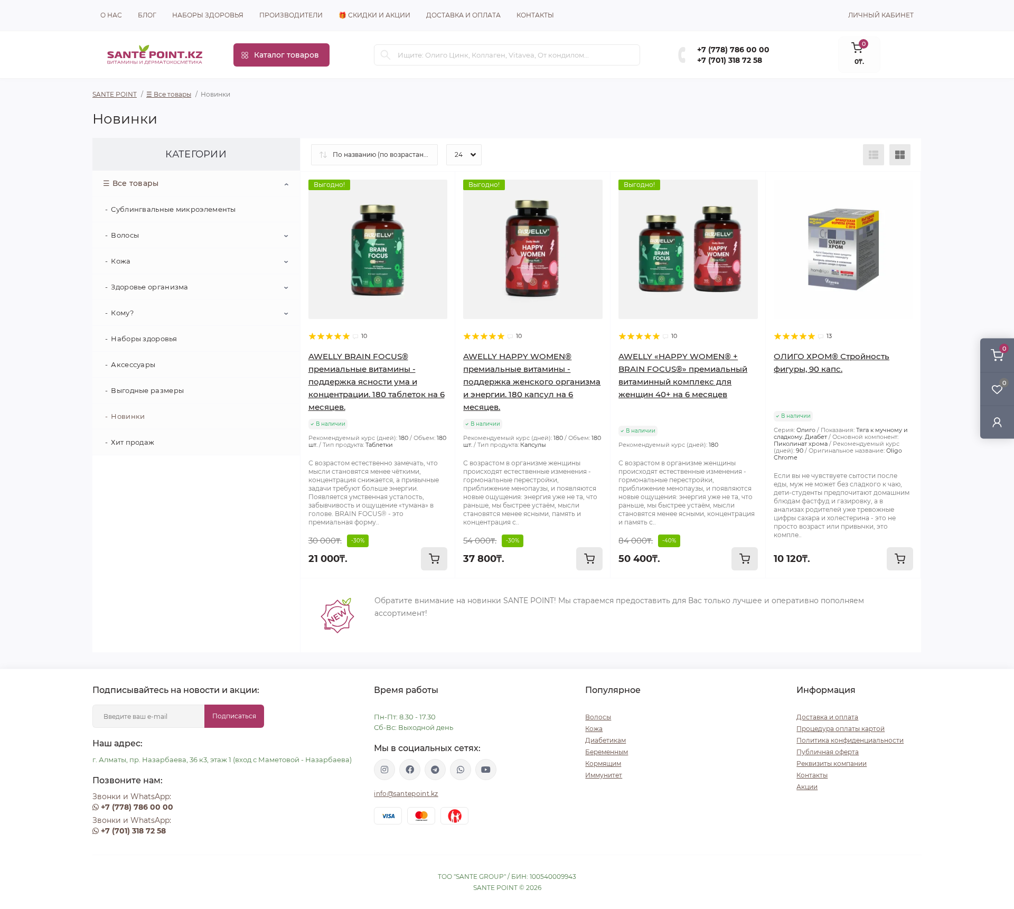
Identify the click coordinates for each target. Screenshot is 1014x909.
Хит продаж (132, 442)
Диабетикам (605, 740)
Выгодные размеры (147, 390)
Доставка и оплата (463, 15)
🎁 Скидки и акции (374, 15)
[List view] (873, 154)
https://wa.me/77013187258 (460, 769)
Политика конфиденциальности (850, 740)
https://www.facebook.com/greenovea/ (409, 769)
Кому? (122, 312)
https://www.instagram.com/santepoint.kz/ (384, 769)
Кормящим (603, 763)
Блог (147, 15)
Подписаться (234, 716)
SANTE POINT (114, 94)
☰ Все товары (168, 94)
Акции (807, 787)
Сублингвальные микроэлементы (173, 209)
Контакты (535, 15)
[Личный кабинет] (997, 421)
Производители (291, 15)
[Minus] (331, 594)
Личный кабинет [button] (881, 15)
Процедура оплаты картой (840, 729)
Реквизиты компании (831, 763)
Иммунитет (603, 775)
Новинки (128, 416)
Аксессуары (133, 364)
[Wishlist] (439, 207)
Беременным (606, 752)
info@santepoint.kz (406, 794)
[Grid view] (899, 154)
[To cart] (434, 558)
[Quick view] (439, 187)
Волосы (125, 235)
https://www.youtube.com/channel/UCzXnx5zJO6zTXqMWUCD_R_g (485, 769)
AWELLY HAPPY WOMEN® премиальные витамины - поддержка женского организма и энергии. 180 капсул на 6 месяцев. (531, 381)
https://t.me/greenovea (435, 769)
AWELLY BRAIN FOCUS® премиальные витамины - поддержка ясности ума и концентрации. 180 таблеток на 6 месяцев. (376, 381)
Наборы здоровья (207, 15)
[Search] (385, 54)
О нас (111, 15)
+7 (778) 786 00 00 (733, 49)
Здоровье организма (149, 287)
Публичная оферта (827, 752)
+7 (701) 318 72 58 (729, 60)
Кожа (120, 261)
